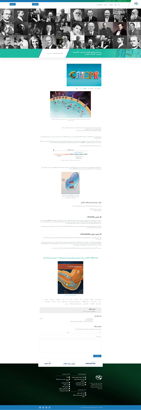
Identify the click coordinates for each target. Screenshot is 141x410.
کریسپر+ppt (98, 303)
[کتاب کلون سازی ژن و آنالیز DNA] (85, 395)
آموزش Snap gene (80, 384)
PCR (67, 377)
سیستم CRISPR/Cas (85, 301)
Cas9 (96, 299)
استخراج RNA (65, 386)
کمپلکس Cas (92, 303)
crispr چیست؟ (86, 299)
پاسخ (41, 318)
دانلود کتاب (111, 4)
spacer (71, 299)
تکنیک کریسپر (58, 299)
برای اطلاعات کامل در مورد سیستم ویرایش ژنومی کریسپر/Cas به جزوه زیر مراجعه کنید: (70, 258)
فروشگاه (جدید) (99, 4)
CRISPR (91, 299)
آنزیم (67, 299)
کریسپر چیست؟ (47, 301)
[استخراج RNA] (69, 386)
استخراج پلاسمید (65, 382)
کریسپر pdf (54, 301)
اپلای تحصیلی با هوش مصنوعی (78, 377)
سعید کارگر (96, 88)
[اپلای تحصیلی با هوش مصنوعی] (85, 377)
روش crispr (52, 299)
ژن (42, 299)
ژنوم (99, 301)
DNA (81, 299)
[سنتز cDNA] (69, 384)
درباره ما (105, 4)
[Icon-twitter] (46, 407)
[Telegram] (40, 407)
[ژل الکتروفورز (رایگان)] (69, 388)
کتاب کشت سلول (80, 393)
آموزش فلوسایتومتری (80, 382)
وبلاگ (115, 4)
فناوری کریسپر (64, 301)
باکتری (63, 299)
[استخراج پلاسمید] (69, 382)
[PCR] (69, 377)
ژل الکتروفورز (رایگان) (63, 388)
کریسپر (59, 301)
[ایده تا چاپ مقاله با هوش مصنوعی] (85, 379)
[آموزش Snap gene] (85, 384)
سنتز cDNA (65, 384)
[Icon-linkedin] (43, 407)
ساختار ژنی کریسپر (94, 301)
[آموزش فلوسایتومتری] (85, 382)
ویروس (66, 303)
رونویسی (46, 299)
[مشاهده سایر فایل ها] (69, 390)
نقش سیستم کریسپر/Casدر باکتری (75, 303)
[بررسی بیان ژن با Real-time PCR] (69, 379)
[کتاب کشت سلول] (85, 393)
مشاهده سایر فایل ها (64, 390)
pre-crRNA (76, 299)
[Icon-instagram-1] (49, 407)
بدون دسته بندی (81, 88)
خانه (119, 4)
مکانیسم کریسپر (85, 303)
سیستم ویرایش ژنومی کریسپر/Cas (70, 295)
